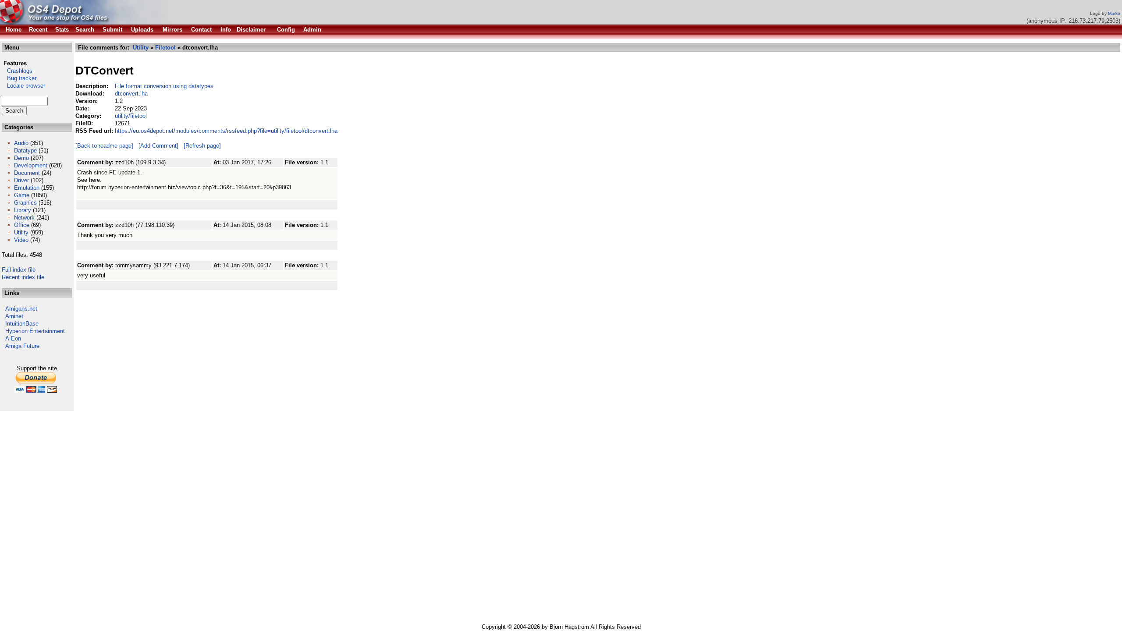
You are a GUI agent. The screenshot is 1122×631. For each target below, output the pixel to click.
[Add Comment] (158, 145)
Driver (21, 180)
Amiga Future (22, 346)
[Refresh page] (202, 145)
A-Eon (13, 338)
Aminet (14, 316)
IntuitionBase (22, 323)
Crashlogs (17, 70)
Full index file (19, 269)
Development (30, 165)
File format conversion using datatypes (164, 86)
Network (24, 217)
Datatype (25, 150)
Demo (21, 158)
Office (21, 225)
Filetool (165, 47)
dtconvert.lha (131, 93)
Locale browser (23, 85)
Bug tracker (19, 78)
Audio (21, 143)
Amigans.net (21, 308)
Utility (21, 232)
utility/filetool (131, 116)
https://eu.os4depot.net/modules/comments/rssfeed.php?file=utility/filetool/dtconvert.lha (226, 131)
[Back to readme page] (104, 145)
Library (22, 210)
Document (27, 173)
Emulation (26, 187)
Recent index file (23, 277)
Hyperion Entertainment (35, 331)
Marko (1114, 13)
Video (21, 240)
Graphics (25, 202)
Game (21, 195)
